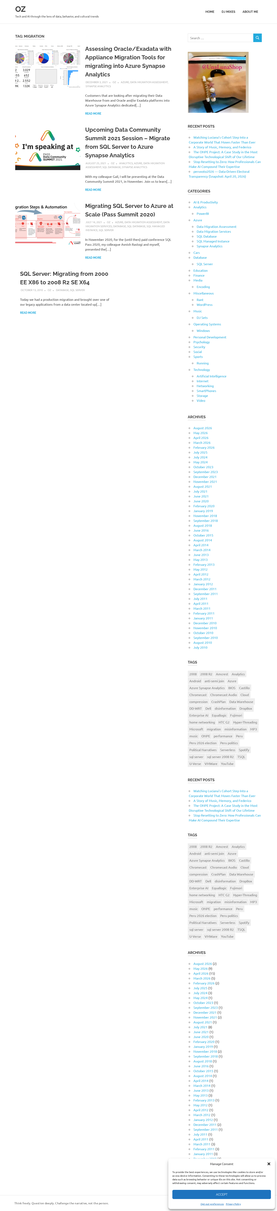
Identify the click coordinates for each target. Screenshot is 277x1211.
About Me (250, 12)
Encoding (203, 287)
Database (119, 226)
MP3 (253, 729)
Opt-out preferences (212, 1204)
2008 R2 (206, 674)
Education (200, 270)
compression (198, 701)
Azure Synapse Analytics (207, 688)
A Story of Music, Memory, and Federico (222, 147)
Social (197, 352)
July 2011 (200, 598)
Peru (239, 736)
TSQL (241, 757)
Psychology (201, 342)
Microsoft (196, 729)
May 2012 (200, 569)
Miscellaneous (203, 293)
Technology (201, 369)
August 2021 (202, 486)
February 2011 (204, 613)
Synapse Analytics (98, 86)
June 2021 (201, 496)
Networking (205, 386)
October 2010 (203, 633)
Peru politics (229, 743)
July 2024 (200, 457)
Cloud (244, 695)
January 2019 (203, 511)
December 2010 (205, 623)
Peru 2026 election (203, 743)
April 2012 (200, 574)
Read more (93, 113)
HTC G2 (224, 722)
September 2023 (205, 472)
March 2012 (201, 579)
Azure (125, 82)
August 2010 (202, 642)
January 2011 (203, 618)
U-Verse (195, 763)
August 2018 (202, 525)
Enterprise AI (198, 715)
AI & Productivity (205, 202)
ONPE (205, 736)
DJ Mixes (228, 12)
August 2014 (202, 540)
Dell (208, 708)
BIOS (231, 688)
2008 (193, 674)
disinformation (225, 708)
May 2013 (200, 559)
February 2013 (204, 564)
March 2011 (201, 608)
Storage (202, 395)
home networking (202, 722)
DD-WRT (195, 708)
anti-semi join (214, 681)
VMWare (211, 763)
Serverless (227, 750)
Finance (199, 275)
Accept (222, 1194)
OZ (20, 9)
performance (223, 736)
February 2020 (204, 506)
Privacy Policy (233, 1204)
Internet (202, 381)
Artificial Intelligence (212, 376)
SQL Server (106, 230)
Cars (196, 252)
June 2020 (201, 501)
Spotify (244, 750)
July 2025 (200, 452)
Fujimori (236, 715)
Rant (200, 300)
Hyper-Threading (245, 722)
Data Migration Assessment (149, 82)
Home (209, 12)
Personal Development (209, 337)
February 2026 (204, 447)
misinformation (235, 729)
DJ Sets (202, 317)
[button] (269, 1164)
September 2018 (205, 520)
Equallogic (219, 715)
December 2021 (205, 477)
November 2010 (205, 628)
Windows (203, 330)
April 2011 (200, 603)
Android (195, 681)
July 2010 (200, 647)
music (193, 736)
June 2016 (201, 530)
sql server (196, 757)
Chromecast (198, 695)
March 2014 (201, 550)
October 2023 (203, 467)
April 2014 (200, 545)
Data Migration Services (214, 231)
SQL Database (111, 167)
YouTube (227, 763)
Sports (198, 356)
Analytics (126, 163)
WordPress (205, 304)
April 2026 (200, 438)
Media (197, 280)
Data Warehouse (241, 701)
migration (214, 729)
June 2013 (201, 555)
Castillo (244, 688)
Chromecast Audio (223, 695)
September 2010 (205, 637)
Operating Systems (207, 324)
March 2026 (201, 442)
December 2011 (205, 589)
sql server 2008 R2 (220, 757)
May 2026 (200, 433)
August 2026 (202, 428)
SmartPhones (206, 391)
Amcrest (222, 674)
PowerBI (203, 213)
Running (203, 363)
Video (201, 400)
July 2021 (200, 491)
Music (197, 311)
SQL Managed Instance (213, 241)
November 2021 (205, 481)
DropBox (245, 708)
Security (199, 347)
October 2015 (203, 535)
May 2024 (200, 462)
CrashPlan (218, 701)
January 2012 (203, 584)
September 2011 (205, 594)
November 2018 (205, 516)
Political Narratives (203, 750)
